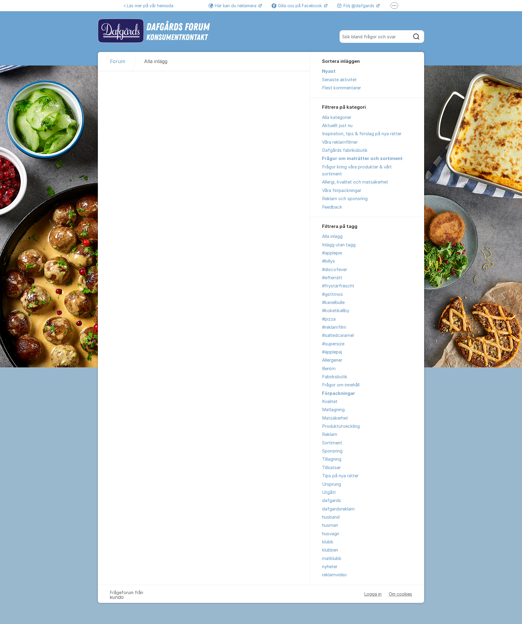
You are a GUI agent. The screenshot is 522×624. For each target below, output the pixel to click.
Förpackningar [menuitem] (338, 393)
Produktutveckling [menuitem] (341, 426)
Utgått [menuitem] (329, 492)
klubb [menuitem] (327, 542)
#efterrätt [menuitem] (332, 277)
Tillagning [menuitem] (331, 459)
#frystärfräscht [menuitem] (338, 286)
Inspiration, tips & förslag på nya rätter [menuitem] (361, 133)
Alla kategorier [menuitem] (336, 117)
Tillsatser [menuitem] (331, 467)
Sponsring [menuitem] (332, 451)
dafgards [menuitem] (331, 500)
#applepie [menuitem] (332, 253)
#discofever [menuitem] (334, 269)
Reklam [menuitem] (329, 434)
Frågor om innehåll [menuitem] (340, 385)
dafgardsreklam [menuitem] (338, 509)
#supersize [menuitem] (333, 344)
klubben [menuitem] (330, 550)
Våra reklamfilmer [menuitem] (340, 142)
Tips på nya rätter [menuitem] (340, 475)
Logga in (373, 594)
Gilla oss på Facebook (300, 5)
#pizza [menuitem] (329, 319)
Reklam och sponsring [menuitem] (345, 198)
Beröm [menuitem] (329, 368)
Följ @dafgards (359, 5)
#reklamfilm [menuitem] (334, 327)
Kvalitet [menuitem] (329, 401)
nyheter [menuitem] (329, 566)
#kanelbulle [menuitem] (333, 302)
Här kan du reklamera (236, 5)
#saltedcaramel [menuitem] (338, 335)
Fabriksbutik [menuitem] (334, 376)
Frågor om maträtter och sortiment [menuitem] (362, 158)
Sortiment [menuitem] (332, 443)
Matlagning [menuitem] (333, 409)
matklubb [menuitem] (331, 558)
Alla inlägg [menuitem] (332, 236)
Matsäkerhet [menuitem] (335, 418)
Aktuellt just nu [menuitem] (337, 125)
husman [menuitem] (330, 525)
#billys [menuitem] (328, 261)
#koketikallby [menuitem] (335, 310)
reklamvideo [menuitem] (334, 575)
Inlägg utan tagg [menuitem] (339, 245)
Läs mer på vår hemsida (150, 5)
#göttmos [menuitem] (332, 294)
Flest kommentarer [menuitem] (341, 88)
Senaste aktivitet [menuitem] (339, 79)
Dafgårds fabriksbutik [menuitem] (345, 150)
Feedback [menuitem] (332, 207)
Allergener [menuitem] (332, 360)
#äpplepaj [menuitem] (332, 352)
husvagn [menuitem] (330, 533)
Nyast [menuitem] (329, 71)
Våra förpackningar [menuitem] (341, 190)
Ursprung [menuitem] (331, 484)
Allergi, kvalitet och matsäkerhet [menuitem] (355, 182)
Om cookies (400, 594)
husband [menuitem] (331, 517)
